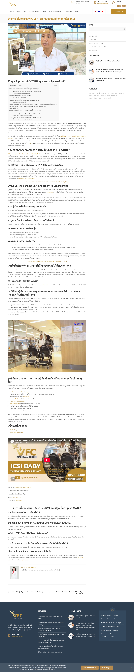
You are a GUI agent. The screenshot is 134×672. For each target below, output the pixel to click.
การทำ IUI (26, 396)
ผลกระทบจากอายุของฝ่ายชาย (19, 99)
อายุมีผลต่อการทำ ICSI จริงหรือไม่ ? (20, 112)
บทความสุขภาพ (93, 50)
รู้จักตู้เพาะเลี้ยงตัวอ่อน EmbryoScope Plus (50, 652)
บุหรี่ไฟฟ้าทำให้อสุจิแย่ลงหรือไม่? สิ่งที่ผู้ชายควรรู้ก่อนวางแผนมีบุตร (111, 79)
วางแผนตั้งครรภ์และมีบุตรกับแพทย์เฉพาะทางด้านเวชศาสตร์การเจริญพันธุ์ (47, 182)
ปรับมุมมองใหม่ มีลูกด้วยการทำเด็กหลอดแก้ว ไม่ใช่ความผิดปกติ (27, 91)
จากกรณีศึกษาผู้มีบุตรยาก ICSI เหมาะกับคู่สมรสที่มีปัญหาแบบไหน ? (27, 113)
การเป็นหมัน (121, 93)
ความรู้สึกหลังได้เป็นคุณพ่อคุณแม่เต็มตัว (21, 93)
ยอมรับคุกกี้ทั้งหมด (90, 668)
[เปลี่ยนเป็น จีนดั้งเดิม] (102, 11)
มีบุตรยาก (100, 98)
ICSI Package (13, 430)
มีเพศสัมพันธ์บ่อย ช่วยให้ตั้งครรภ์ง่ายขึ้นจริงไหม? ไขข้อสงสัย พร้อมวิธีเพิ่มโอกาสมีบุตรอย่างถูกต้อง (109, 71)
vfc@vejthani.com (102, 4)
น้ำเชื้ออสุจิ (114, 96)
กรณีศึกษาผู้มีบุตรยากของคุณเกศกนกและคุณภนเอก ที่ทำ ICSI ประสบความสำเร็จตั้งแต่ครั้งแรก (33, 104)
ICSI (98, 93)
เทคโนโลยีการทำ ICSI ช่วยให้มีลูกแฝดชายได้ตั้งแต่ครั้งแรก (24, 101)
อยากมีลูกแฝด (44, 285)
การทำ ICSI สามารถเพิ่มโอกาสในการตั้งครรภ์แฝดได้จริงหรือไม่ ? (27, 117)
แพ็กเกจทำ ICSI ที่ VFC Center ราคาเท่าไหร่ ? (23, 119)
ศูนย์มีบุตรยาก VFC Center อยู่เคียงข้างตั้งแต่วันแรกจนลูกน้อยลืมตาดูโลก (28, 106)
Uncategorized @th (95, 43)
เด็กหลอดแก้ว (107, 98)
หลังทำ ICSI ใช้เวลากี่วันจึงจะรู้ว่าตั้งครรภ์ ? (22, 115)
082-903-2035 (17, 497)
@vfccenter (19, 500)
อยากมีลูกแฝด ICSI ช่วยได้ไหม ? (20, 102)
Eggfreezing (92, 93)
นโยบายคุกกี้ (106, 668)
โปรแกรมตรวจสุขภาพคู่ (16, 432)
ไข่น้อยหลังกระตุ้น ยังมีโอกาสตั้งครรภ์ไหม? (108, 61)
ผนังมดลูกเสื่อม (93, 98)
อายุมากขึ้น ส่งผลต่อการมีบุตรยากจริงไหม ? (21, 95)
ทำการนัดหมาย (119, 11)
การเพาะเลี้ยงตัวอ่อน (15, 399)
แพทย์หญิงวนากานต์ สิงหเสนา (26, 178)
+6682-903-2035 (102, 2)
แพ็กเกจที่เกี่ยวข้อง (14, 108)
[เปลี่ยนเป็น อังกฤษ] (95, 11)
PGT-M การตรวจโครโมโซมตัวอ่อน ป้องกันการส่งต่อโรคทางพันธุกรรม (51, 641)
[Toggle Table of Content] (55, 85)
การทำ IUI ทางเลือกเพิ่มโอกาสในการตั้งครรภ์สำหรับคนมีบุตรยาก (50, 647)
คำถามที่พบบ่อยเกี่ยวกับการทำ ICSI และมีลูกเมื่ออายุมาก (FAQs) (25, 110)
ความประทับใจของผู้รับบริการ (96, 47)
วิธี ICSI (30, 143)
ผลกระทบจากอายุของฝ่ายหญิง (19, 97)
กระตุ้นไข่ (103, 93)
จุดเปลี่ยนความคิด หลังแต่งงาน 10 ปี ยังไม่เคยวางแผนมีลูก (26, 90)
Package (91, 39)
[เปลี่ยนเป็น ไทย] (99, 11)
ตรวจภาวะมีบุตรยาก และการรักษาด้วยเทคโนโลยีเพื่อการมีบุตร (49, 629)
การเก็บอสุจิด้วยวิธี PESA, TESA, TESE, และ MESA (50, 618)
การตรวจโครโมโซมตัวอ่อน (17, 401)
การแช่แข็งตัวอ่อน (15, 404)
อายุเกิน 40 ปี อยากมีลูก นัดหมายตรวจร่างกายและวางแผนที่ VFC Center (47, 261)
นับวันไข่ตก (49, 192)
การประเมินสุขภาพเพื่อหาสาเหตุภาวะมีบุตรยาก (23, 392)
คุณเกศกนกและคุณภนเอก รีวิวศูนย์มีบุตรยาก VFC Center (24, 88)
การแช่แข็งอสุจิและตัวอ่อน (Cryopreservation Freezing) (51, 624)
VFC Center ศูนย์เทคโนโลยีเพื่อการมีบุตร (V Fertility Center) (24, 154)
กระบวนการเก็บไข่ (112, 93)
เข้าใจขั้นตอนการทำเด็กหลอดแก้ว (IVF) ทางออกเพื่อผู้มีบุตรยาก (51, 635)
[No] (132, 668)
